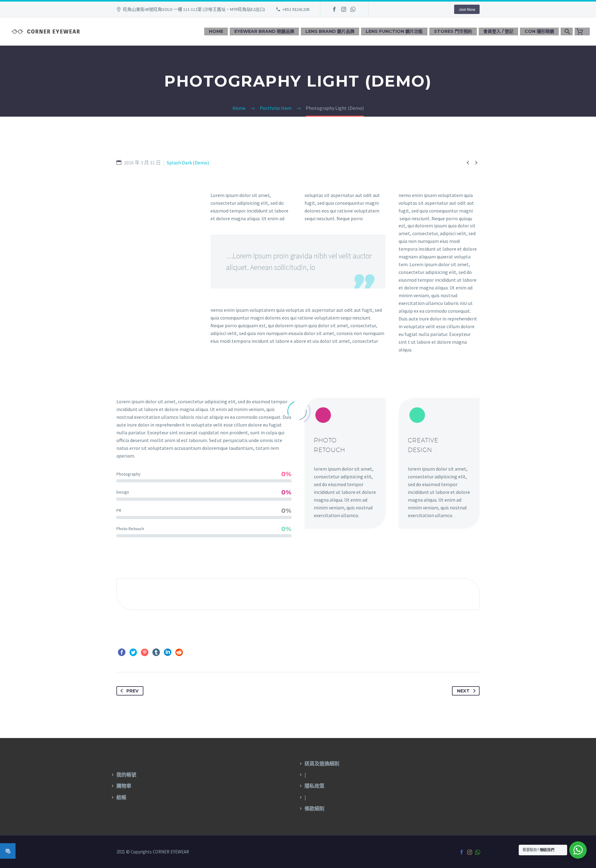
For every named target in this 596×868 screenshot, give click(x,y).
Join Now (466, 9)
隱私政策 (314, 786)
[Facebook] (334, 9)
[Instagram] (343, 9)
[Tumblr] (156, 652)
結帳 (121, 797)
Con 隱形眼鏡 (539, 31)
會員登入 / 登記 (498, 31)
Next (463, 691)
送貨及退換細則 (322, 763)
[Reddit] (179, 652)
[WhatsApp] (353, 9)
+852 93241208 (295, 9)
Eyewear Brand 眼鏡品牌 (264, 31)
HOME (216, 31)
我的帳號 (126, 775)
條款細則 (314, 808)
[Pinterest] (144, 652)
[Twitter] (133, 652)
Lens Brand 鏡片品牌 (329, 31)
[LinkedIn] (167, 652)
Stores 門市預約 (453, 31)
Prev (132, 691)
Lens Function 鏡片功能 (394, 31)
